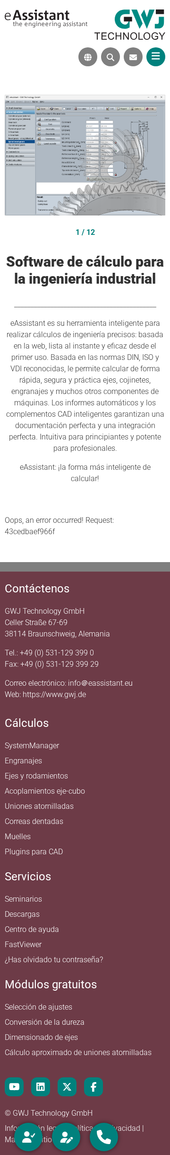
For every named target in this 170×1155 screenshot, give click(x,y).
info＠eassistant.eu (100, 683)
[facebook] (93, 1086)
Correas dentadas (34, 821)
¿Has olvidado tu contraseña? (54, 959)
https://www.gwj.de (54, 694)
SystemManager (32, 745)
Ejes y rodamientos (36, 775)
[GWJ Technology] (129, 23)
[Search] (110, 56)
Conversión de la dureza (45, 1022)
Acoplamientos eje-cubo (45, 791)
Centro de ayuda (32, 929)
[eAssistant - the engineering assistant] (46, 17)
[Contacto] (133, 56)
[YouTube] (14, 1086)
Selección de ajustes (38, 1007)
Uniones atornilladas (39, 806)
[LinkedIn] (40, 1086)
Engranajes (23, 760)
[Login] (28, 1137)
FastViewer (23, 944)
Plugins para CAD (34, 851)
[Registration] (66, 1137)
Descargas (22, 914)
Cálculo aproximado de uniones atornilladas (78, 1052)
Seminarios (23, 899)
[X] (67, 1086)
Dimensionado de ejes (41, 1037)
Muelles (18, 836)
